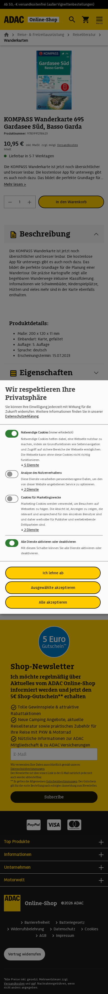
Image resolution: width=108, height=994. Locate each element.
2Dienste (30, 489)
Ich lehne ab (53, 573)
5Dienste (30, 465)
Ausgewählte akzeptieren (53, 587)
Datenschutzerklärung (22, 416)
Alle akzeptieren (53, 602)
